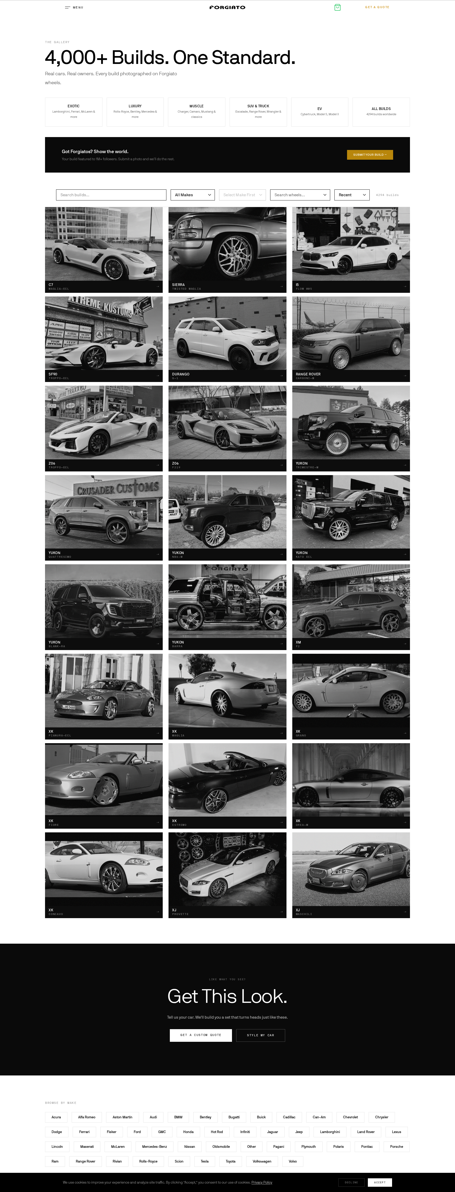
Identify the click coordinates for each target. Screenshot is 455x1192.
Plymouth (308, 1147)
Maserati (87, 1147)
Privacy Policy (261, 1182)
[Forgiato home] (227, 7)
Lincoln (57, 1147)
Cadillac (289, 1117)
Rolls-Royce (148, 1161)
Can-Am (319, 1117)
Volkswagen (262, 1161)
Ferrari (84, 1132)
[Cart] (337, 7)
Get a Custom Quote (200, 1035)
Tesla (205, 1161)
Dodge (57, 1132)
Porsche (396, 1147)
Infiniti (245, 1132)
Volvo (293, 1161)
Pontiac (367, 1147)
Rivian (117, 1161)
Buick (261, 1117)
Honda (188, 1132)
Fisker (111, 1132)
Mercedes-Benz (154, 1147)
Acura (56, 1117)
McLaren (118, 1147)
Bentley (205, 1117)
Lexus (396, 1132)
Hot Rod (217, 1132)
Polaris (338, 1147)
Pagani (278, 1147)
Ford (137, 1132)
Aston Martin (122, 1117)
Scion (179, 1161)
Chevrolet (350, 1117)
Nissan (189, 1147)
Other (251, 1147)
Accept (380, 1182)
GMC (162, 1132)
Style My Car (260, 1035)
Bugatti (234, 1117)
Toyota (230, 1161)
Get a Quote (377, 7)
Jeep (299, 1132)
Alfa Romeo (86, 1117)
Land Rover (366, 1132)
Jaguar (272, 1132)
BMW (178, 1117)
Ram (55, 1161)
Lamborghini (330, 1132)
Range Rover (85, 1161)
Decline (351, 1182)
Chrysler (381, 1117)
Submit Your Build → (370, 155)
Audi (153, 1117)
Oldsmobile (221, 1147)
